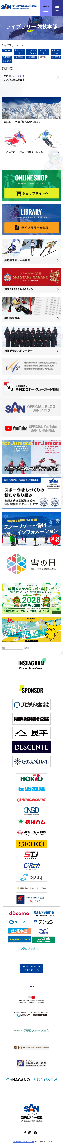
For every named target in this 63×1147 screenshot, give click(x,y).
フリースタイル (56, 51)
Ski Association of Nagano (23, 1142)
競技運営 (7, 57)
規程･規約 (7, 61)
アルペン (7, 50)
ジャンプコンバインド (31, 51)
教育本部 (56, 57)
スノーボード (43, 51)
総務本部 (31, 57)
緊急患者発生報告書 (14, 79)
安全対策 (19, 57)
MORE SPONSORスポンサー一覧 (31, 968)
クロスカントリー (19, 51)
